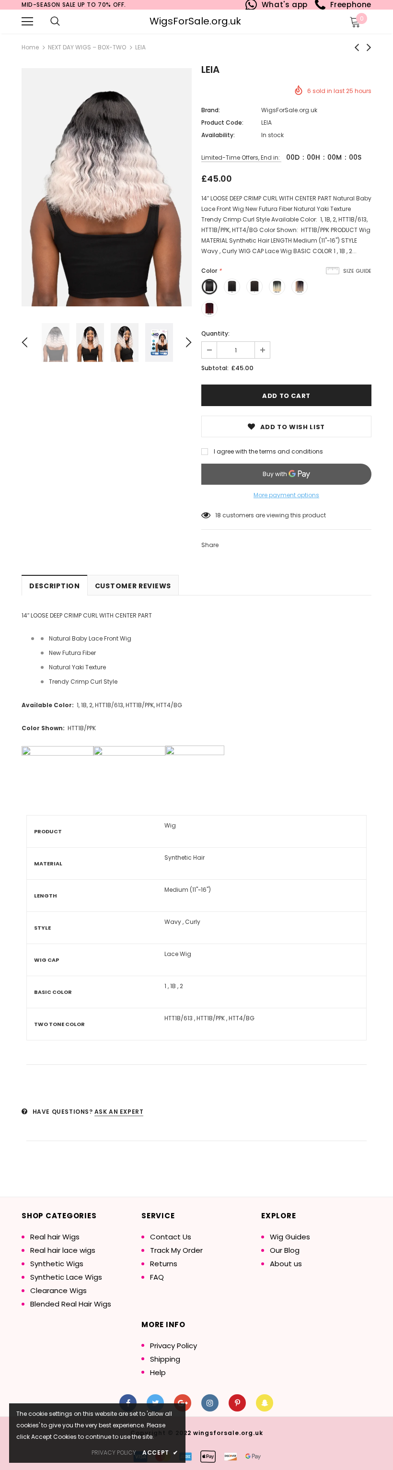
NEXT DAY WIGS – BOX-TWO (87, 47)
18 (218, 515)
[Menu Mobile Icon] (27, 21)
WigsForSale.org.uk (195, 21)
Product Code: (222, 122)
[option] (107, 187)
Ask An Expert (119, 1112)
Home (30, 47)
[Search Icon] (55, 21)
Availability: (218, 135)
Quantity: (215, 333)
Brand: (210, 110)
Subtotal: (215, 368)
